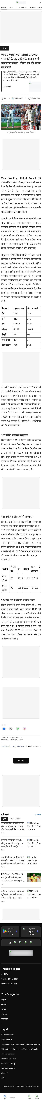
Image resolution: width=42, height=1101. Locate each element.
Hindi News (5, 747)
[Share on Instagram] (24, 728)
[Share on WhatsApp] (17, 728)
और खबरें (21, 761)
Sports (12, 747)
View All (38, 815)
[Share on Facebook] (4, 728)
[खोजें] (40, 2)
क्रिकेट (5, 48)
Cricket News (20, 747)
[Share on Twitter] (11, 728)
